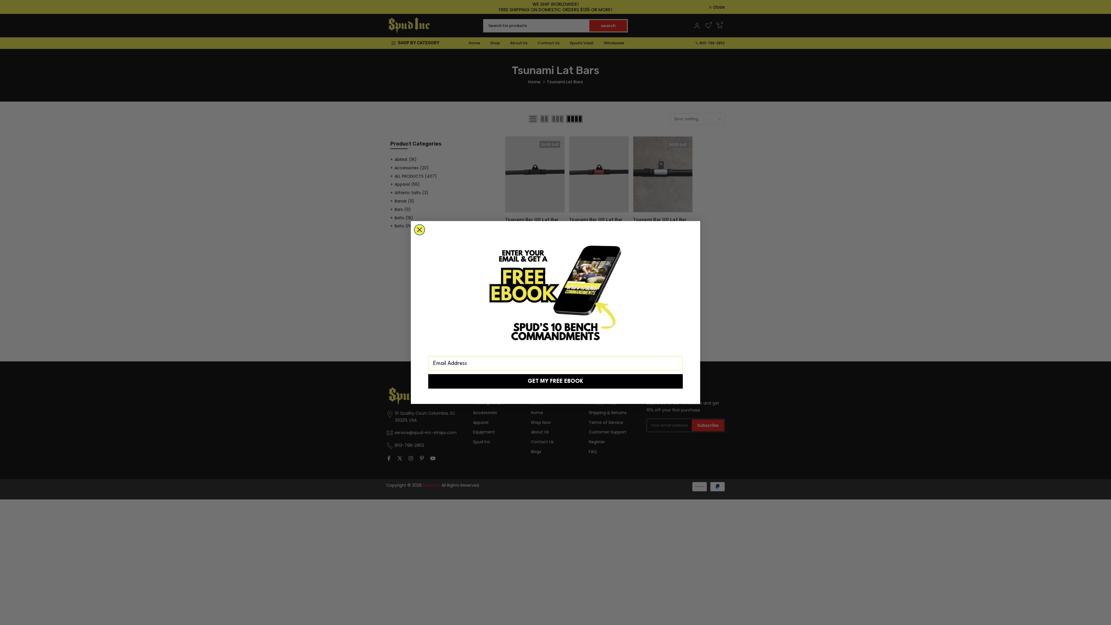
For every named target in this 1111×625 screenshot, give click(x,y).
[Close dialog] (419, 230)
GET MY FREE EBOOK (555, 381)
